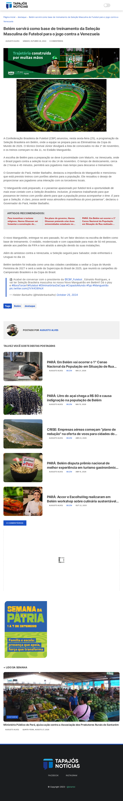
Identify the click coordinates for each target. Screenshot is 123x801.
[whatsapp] (18, 314)
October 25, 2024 (67, 294)
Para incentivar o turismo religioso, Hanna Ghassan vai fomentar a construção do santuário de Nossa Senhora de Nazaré (24, 221)
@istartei (71, 787)
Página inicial (9, 17)
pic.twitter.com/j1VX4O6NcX (26, 288)
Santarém (12, 717)
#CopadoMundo (76, 285)
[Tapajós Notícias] (16, 8)
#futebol (33, 285)
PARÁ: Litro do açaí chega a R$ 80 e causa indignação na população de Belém (79, 398)
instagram (71, 775)
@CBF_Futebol (73, 279)
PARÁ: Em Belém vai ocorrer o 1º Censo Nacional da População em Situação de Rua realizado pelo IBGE (98, 221)
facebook (53, 775)
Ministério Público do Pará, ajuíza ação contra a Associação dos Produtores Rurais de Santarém (61, 724)
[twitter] (12, 314)
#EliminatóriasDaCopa (52, 285)
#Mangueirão (100, 285)
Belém (17, 306)
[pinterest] (24, 314)
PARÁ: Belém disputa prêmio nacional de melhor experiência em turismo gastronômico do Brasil (82, 465)
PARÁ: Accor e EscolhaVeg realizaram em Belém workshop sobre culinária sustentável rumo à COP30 (81, 499)
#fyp (89, 285)
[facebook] (6, 314)
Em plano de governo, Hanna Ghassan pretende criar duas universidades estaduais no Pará (60, 221)
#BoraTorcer (19, 285)
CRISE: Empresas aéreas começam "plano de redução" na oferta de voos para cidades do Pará (81, 432)
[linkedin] (30, 314)
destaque (22, 17)
